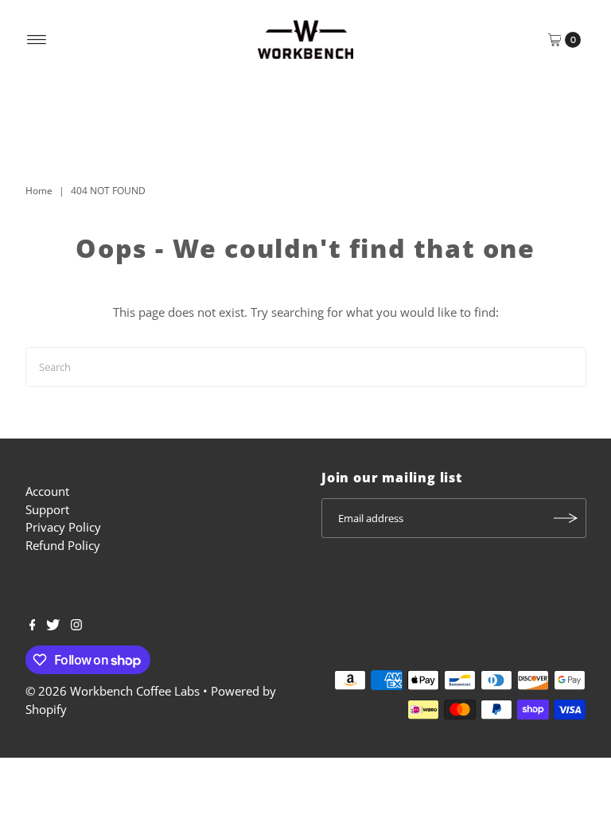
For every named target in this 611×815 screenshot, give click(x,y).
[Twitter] (53, 626)
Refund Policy (62, 545)
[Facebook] (32, 626)
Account (47, 491)
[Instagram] (76, 626)
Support (47, 509)
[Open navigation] (37, 40)
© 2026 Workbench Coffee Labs (112, 691)
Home (39, 190)
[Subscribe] (566, 518)
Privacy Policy (63, 527)
